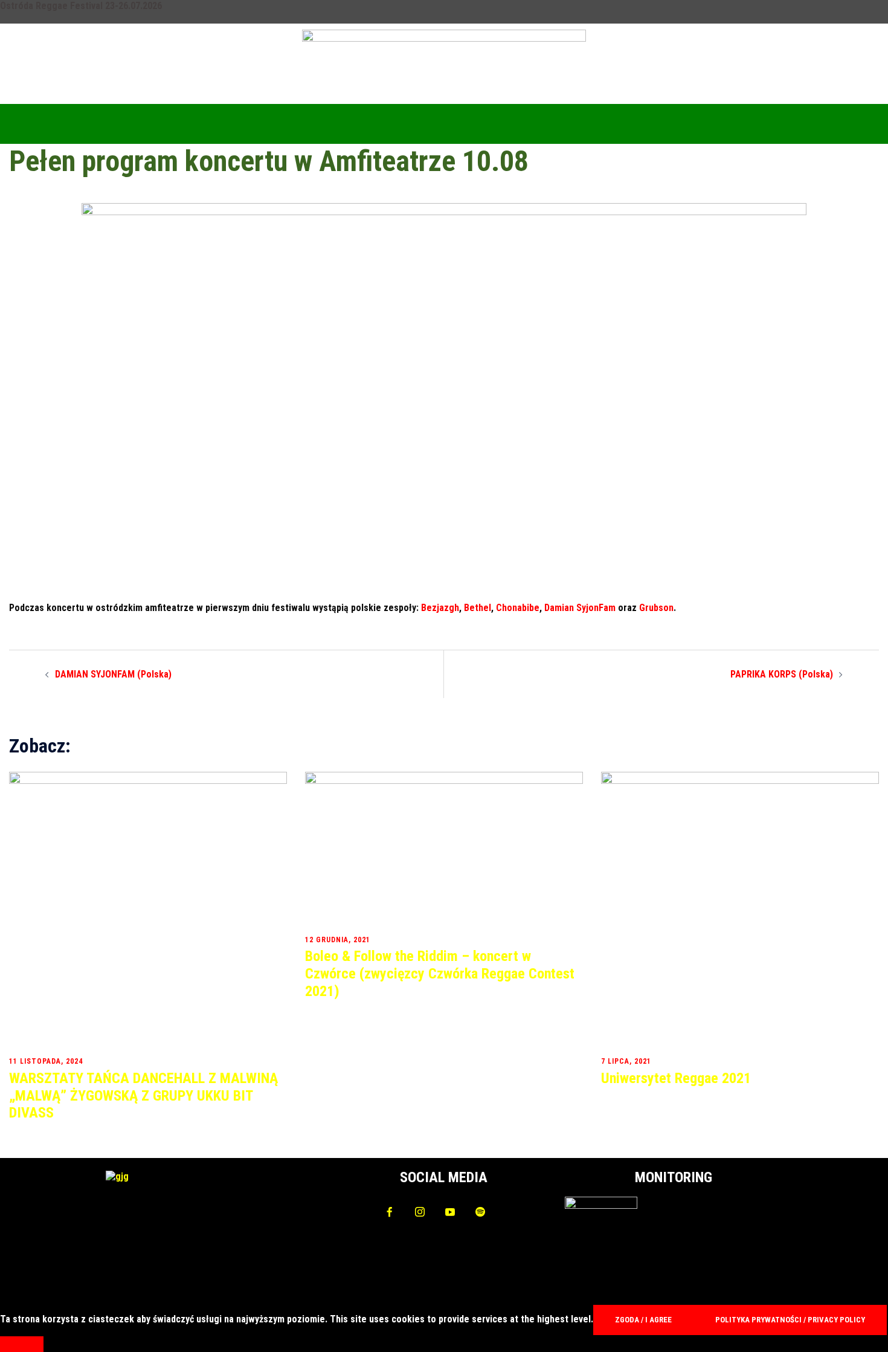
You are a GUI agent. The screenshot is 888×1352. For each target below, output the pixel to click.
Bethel (477, 607)
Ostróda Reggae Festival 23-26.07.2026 (81, 5)
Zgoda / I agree (643, 1319)
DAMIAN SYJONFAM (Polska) (113, 674)
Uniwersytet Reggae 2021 (676, 1078)
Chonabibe (517, 607)
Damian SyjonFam (580, 607)
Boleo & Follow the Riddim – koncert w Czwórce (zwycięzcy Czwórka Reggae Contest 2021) (439, 974)
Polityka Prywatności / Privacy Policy (790, 1319)
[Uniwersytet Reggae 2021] (740, 910)
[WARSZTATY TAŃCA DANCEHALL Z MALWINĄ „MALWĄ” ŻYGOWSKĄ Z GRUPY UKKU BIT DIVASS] (148, 910)
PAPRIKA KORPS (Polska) (781, 674)
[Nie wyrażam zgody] (21, 1344)
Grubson (656, 607)
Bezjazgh (440, 607)
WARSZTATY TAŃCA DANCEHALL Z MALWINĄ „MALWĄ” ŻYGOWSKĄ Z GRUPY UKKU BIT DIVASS (143, 1096)
